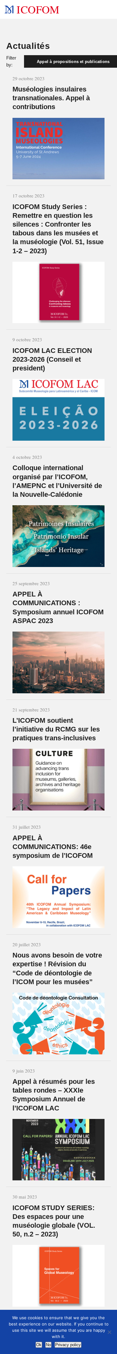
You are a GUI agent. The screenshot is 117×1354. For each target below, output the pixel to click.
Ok (38, 1344)
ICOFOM (38, 9)
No (48, 1344)
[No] (109, 1332)
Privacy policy (68, 1344)
